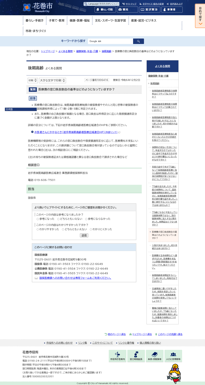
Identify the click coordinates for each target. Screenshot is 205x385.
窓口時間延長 (136, 359)
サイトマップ (131, 4)
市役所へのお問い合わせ (59, 343)
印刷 (31, 80)
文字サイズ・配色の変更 (153, 4)
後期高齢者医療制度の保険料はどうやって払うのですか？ (164, 94)
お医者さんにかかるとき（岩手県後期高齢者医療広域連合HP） (76, 132)
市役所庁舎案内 (117, 359)
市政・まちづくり (36, 31)
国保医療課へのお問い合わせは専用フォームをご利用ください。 (75, 278)
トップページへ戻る (142, 334)
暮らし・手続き (35, 20)
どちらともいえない (71, 219)
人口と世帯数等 (173, 359)
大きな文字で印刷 (50, 80)
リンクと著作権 (126, 343)
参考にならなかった (99, 219)
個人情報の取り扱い (150, 343)
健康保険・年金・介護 (87, 51)
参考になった (46, 219)
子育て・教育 (57, 20)
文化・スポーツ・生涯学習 (110, 20)
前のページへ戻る (117, 334)
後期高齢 (106, 51)
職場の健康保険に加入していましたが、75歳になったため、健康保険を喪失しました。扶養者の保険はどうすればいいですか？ (164, 314)
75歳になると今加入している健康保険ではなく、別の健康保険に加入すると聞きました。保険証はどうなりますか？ (164, 218)
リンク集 (82, 343)
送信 (84, 235)
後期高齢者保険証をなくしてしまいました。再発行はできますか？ (164, 278)
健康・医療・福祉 (80, 20)
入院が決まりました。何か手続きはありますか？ (164, 246)
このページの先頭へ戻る (170, 334)
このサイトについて (102, 343)
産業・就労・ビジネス (143, 20)
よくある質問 (65, 51)
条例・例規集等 (154, 359)
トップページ (48, 51)
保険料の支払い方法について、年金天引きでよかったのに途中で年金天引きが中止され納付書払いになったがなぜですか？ (164, 153)
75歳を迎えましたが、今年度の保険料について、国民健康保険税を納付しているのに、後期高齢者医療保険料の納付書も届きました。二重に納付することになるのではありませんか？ (165, 195)
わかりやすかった (49, 229)
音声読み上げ (176, 4)
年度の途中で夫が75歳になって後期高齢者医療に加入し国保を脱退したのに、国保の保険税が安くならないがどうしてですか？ (165, 173)
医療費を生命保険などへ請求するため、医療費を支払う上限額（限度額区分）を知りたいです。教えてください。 (164, 261)
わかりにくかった (102, 229)
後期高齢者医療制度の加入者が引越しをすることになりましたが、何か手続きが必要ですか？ (164, 122)
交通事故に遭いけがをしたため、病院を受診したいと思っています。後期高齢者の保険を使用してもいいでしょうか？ (164, 295)
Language (103, 4)
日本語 (9, 109)
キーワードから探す (73, 40)
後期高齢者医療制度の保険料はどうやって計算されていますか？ (164, 107)
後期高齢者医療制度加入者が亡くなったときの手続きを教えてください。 (164, 137)
